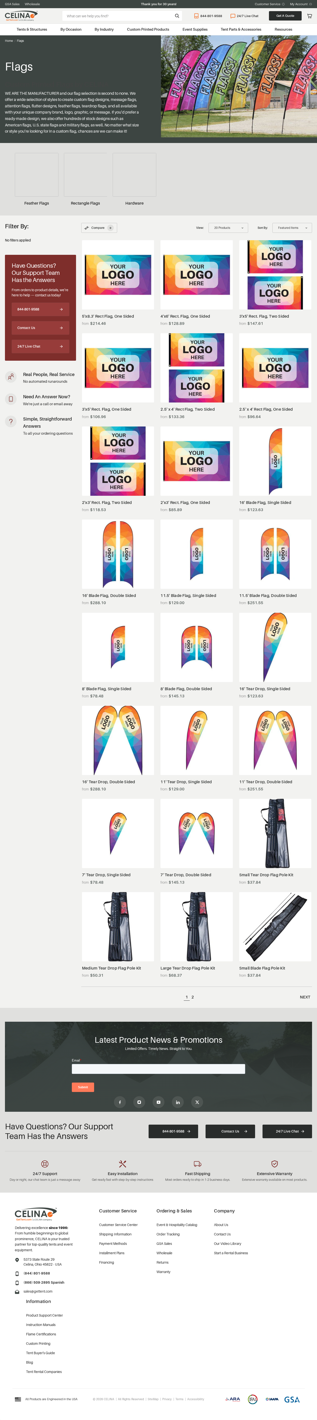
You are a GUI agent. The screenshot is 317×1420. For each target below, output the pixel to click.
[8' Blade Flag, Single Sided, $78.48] (118, 647)
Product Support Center (44, 1315)
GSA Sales (12, 4)
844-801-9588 (211, 16)
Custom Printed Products (148, 29)
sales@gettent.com (38, 1291)
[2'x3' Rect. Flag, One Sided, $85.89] (196, 461)
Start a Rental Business (231, 1253)
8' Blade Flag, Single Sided (107, 688)
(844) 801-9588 (37, 1273)
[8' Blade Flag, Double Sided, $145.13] (196, 647)
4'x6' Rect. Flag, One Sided (185, 316)
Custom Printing (38, 1343)
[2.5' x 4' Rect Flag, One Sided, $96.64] (275, 367)
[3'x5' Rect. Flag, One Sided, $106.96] (118, 367)
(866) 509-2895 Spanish (44, 1282)
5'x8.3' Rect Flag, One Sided (108, 316)
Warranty (163, 1272)
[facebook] (120, 1102)
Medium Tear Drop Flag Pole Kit (111, 968)
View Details (118, 297)
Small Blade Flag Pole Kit (262, 968)
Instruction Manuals (40, 1325)
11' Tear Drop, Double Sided (265, 782)
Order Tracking (168, 1234)
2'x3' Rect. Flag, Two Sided (107, 502)
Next (305, 996)
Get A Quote (285, 16)
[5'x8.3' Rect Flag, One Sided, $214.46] (118, 274)
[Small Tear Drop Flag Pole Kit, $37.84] (275, 833)
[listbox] (292, 228)
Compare (101, 228)
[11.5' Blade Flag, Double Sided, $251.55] (275, 554)
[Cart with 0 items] (309, 16)
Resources (283, 29)
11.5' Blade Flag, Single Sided (188, 595)
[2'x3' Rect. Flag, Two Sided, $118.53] (118, 461)
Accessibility (195, 1399)
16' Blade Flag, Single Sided (265, 502)
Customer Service (267, 4)
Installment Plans (111, 1253)
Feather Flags (36, 203)
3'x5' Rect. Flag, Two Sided (264, 316)
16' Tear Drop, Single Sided (265, 688)
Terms (179, 1399)
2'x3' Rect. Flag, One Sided (185, 502)
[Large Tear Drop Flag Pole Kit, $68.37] (196, 926)
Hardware (134, 203)
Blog (29, 1362)
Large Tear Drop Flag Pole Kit (187, 968)
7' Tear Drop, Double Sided (185, 875)
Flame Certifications (41, 1334)
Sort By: (263, 228)
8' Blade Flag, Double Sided (186, 688)
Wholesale (32, 4)
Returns (162, 1262)
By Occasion (70, 29)
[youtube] (158, 1102)
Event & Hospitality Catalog (177, 1225)
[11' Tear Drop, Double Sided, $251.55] (275, 740)
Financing (106, 1262)
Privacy (167, 1399)
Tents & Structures (32, 29)
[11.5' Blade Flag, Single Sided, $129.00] (196, 554)
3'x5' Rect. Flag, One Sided (107, 409)
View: (200, 228)
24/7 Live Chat (247, 16)
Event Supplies (195, 29)
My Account (299, 4)
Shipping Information (115, 1234)
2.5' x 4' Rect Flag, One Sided (266, 409)
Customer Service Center (118, 1225)
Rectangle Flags (85, 203)
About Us (221, 1225)
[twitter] (197, 1102)
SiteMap (153, 1399)
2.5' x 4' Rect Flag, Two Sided (187, 409)
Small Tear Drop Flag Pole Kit (266, 875)
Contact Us (26, 328)
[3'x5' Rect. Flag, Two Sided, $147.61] (275, 274)
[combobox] (122, 16)
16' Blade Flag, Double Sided (109, 595)
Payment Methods (113, 1243)
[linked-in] (178, 1102)
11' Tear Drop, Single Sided (186, 782)
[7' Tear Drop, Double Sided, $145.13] (196, 833)
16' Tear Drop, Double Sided (108, 782)
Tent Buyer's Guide (40, 1353)
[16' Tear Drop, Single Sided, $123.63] (275, 647)
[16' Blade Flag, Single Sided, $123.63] (275, 461)
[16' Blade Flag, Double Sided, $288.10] (118, 554)
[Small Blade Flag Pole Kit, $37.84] (275, 926)
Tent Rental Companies (44, 1372)
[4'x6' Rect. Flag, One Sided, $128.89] (196, 274)
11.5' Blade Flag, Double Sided (268, 595)
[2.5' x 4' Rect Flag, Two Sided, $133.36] (196, 367)
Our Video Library (227, 1243)
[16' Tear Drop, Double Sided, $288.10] (118, 740)
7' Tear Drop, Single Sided (106, 875)
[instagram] (139, 1102)
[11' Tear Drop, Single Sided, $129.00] (196, 740)
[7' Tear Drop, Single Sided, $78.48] (118, 833)
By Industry (104, 29)
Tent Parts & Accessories (241, 29)
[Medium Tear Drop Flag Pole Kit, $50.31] (118, 926)
